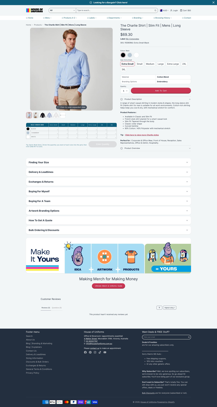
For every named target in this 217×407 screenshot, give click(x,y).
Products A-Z (69, 18)
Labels (92, 18)
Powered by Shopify (166, 402)
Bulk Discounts (148, 393)
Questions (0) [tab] (57, 308)
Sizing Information (34, 358)
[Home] (34, 10)
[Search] (155, 10)
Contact (187, 18)
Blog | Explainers (34, 347)
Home (30, 18)
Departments (114, 18)
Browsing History (162, 18)
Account (174, 10)
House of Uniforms (148, 402)
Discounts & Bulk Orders (37, 362)
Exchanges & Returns (36, 365)
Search (29, 336)
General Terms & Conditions (39, 369)
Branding (137, 18)
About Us (30, 339)
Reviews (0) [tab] (46, 308)
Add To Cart (161, 90)
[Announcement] (108, 2)
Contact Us (31, 351)
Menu (47, 18)
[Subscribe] (189, 337)
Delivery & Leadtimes (36, 354)
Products (38, 25)
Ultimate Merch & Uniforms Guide (108, 286)
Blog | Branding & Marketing (39, 343)
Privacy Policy (32, 373)
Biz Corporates (132, 39)
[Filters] (159, 308)
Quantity (123, 86)
